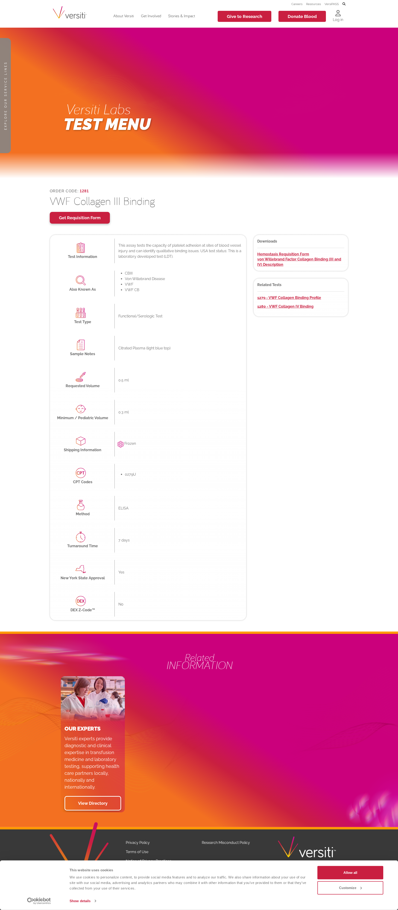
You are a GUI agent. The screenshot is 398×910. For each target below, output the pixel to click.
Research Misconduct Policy (226, 842)
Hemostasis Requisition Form (283, 254)
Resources (313, 4)
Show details (80, 901)
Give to (244, 16)
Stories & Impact (181, 15)
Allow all (350, 873)
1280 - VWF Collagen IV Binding (285, 306)
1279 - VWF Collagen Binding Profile (289, 298)
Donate (302, 16)
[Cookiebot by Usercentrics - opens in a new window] (39, 901)
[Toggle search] (343, 4)
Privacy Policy (138, 842)
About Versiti (123, 15)
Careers (296, 4)
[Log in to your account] (338, 13)
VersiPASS (332, 4)
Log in (338, 20)
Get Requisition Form (80, 217)
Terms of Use (137, 852)
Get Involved (151, 15)
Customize (347, 888)
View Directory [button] (93, 803)
